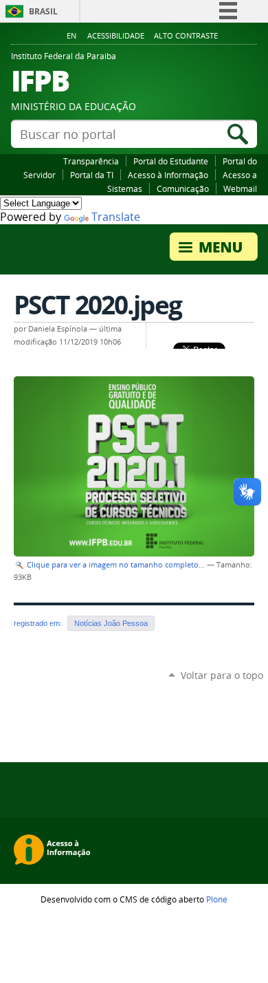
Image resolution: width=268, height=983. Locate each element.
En (71, 36)
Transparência (91, 160)
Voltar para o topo (222, 675)
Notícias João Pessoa (111, 623)
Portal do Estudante (170, 160)
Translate (115, 217)
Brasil (43, 11)
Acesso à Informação (168, 174)
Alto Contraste (186, 36)
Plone (216, 899)
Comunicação (183, 188)
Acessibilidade (115, 36)
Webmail (240, 188)
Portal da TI (91, 174)
